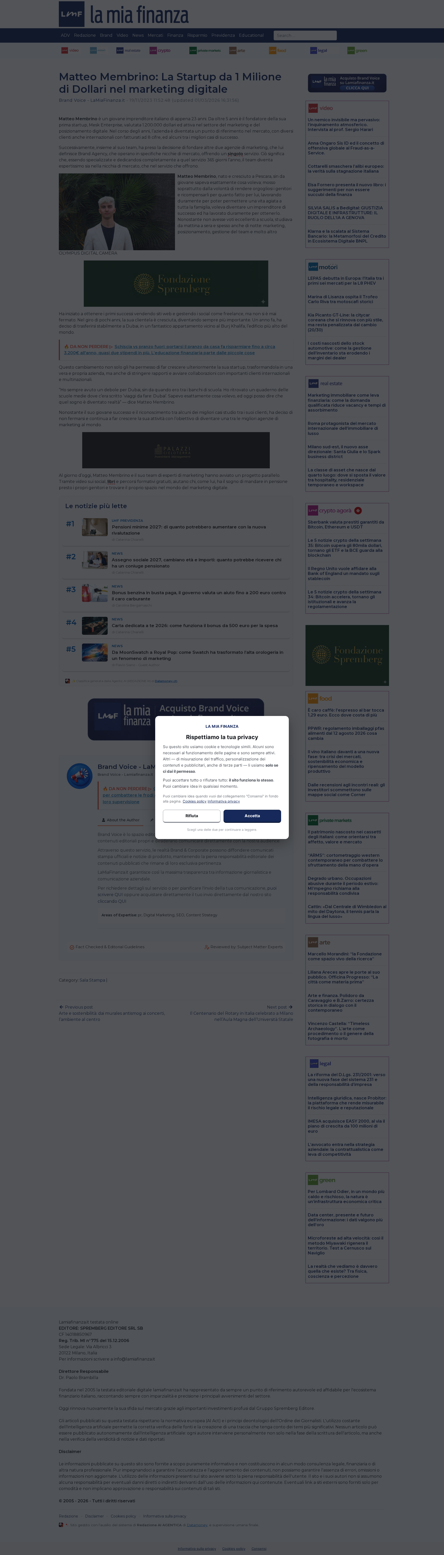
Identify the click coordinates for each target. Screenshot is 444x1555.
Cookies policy (195, 801)
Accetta (252, 815)
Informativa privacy (224, 801)
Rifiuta (192, 815)
